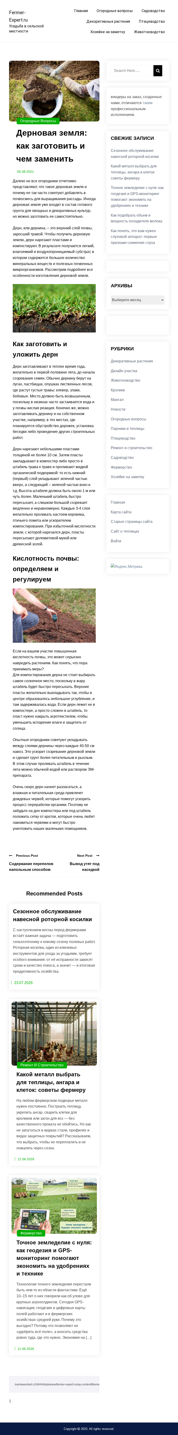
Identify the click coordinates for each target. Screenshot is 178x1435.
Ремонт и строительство (42, 1065)
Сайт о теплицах (125, 531)
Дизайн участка (124, 371)
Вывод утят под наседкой (84, 867)
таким (148, 103)
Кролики (118, 390)
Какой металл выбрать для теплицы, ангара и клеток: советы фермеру (134, 172)
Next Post (84, 855)
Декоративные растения (108, 21)
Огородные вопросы (115, 11)
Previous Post (27, 855)
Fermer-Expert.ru (18, 16)
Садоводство (153, 11)
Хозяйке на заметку (107, 32)
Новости (118, 409)
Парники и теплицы (127, 429)
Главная (81, 11)
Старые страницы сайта (132, 522)
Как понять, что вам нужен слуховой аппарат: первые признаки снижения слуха (134, 237)
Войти (116, 541)
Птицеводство (152, 21)
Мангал (117, 400)
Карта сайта (121, 512)
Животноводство (149, 32)
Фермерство (31, 1233)
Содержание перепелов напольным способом (31, 867)
